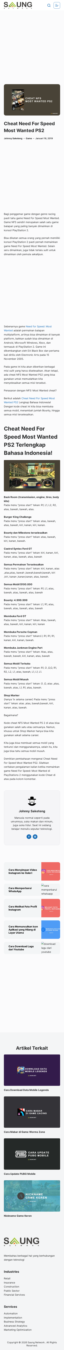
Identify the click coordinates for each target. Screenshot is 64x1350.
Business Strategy (14, 1321)
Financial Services (14, 1294)
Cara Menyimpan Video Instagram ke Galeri (23, 871)
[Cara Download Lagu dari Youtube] (50, 948)
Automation (11, 1313)
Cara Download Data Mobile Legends (26, 1089)
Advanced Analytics (15, 1325)
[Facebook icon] (29, 836)
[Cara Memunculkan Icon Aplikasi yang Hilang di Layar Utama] (50, 929)
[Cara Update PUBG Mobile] (32, 1154)
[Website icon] (35, 836)
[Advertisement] (32, 43)
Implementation (13, 1317)
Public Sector (12, 1290)
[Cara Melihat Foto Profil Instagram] (50, 908)
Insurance (9, 1282)
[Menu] (57, 5)
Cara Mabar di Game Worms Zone (24, 1131)
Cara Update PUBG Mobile (20, 1173)
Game (29, 138)
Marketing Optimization (18, 1329)
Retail (7, 1278)
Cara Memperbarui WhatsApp (20, 890)
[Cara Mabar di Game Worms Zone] (32, 1112)
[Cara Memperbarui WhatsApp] (50, 890)
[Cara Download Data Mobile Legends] (32, 1070)
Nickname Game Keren (18, 1215)
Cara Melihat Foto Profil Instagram (23, 908)
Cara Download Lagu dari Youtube (21, 948)
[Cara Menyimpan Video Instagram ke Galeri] (50, 871)
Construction (11, 1286)
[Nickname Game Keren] (32, 1196)
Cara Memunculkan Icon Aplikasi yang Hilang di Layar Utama (23, 929)
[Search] (48, 5)
